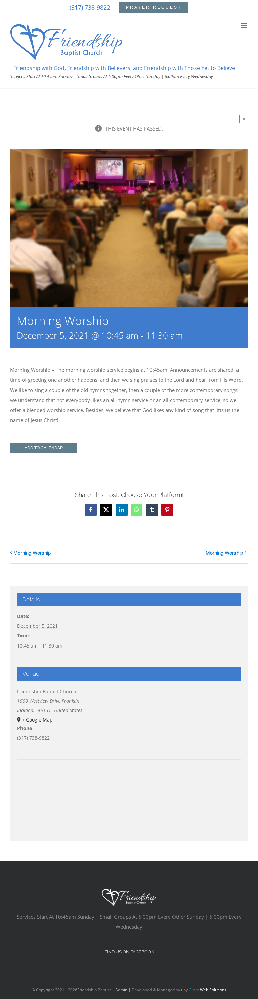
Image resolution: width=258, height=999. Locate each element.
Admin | (123, 990)
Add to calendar (44, 448)
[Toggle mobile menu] (244, 25)
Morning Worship (32, 552)
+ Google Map (37, 719)
